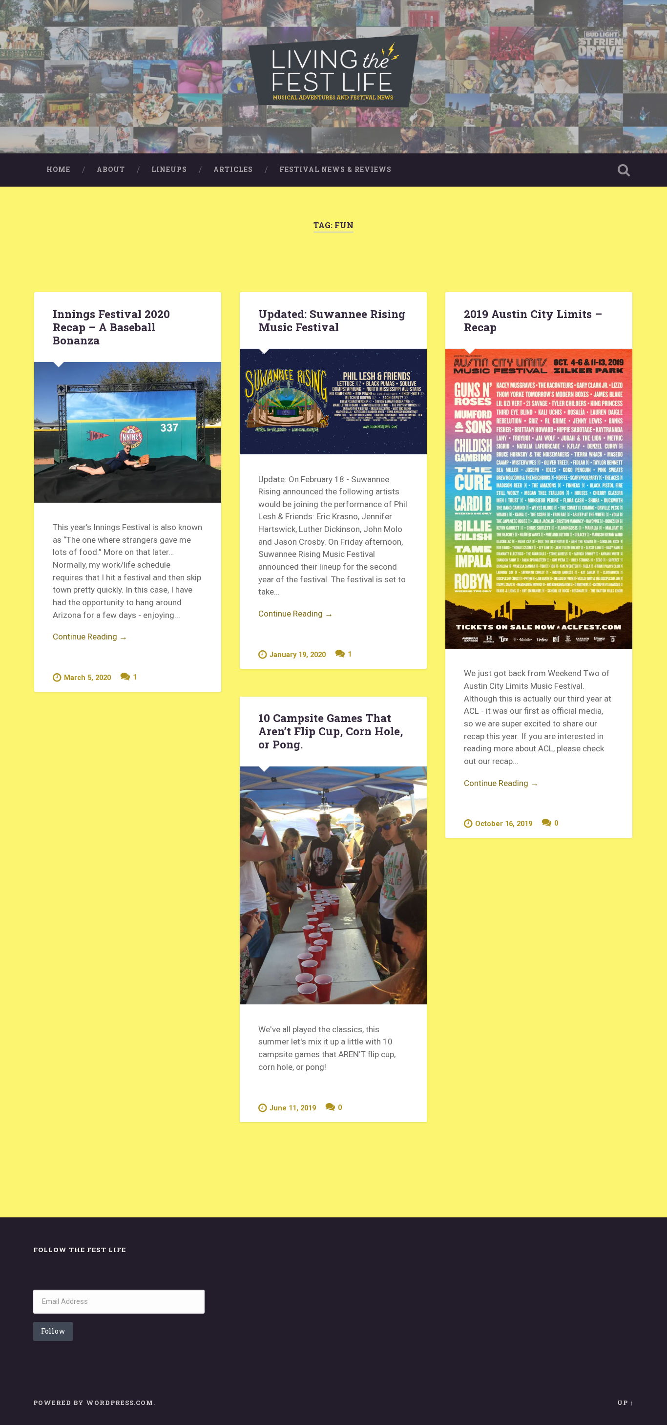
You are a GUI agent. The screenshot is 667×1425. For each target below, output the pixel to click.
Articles (233, 169)
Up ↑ (625, 1402)
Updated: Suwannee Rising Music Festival (331, 320)
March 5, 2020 (87, 678)
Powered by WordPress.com (93, 1402)
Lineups (169, 169)
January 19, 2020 (298, 655)
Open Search (624, 170)
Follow (53, 1331)
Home (58, 169)
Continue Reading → (90, 636)
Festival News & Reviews (335, 169)
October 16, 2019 (503, 824)
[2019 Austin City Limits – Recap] (538, 499)
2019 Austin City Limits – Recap (533, 320)
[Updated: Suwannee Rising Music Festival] (333, 401)
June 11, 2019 (293, 1108)
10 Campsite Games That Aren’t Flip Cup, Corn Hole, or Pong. (330, 730)
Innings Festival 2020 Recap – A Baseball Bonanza (111, 326)
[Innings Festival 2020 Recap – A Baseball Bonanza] (127, 432)
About (111, 169)
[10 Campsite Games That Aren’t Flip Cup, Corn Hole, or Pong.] (333, 885)
